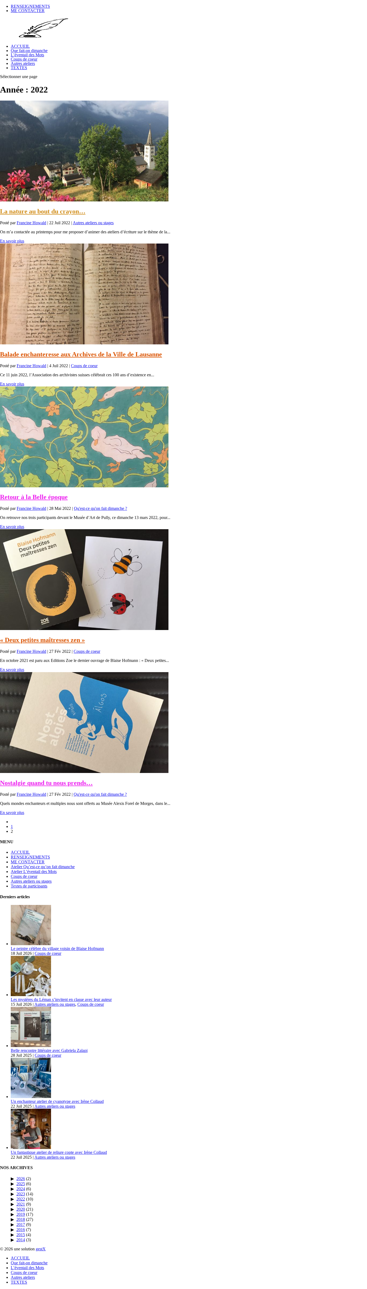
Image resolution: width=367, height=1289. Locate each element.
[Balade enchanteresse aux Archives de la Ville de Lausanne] (84, 343)
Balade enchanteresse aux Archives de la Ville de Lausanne (81, 354)
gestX (41, 1249)
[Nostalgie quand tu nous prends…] (84, 771)
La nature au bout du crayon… (42, 211)
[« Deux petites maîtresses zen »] (84, 628)
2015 (20, 1234)
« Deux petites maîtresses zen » (42, 639)
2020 (20, 1209)
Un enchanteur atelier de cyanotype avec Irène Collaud (57, 1101)
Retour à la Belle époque (34, 496)
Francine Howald (31, 222)
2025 (20, 1183)
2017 (20, 1224)
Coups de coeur (24, 59)
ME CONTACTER (28, 10)
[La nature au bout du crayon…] (84, 200)
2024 (20, 1189)
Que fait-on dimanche (29, 50)
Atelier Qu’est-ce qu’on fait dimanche (43, 866)
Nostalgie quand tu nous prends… (46, 782)
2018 (20, 1219)
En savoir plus (12, 241)
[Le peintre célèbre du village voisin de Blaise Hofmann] (31, 943)
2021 (20, 1204)
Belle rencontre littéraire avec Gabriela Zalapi (49, 1050)
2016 (20, 1229)
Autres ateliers (23, 63)
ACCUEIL (20, 46)
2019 (20, 1214)
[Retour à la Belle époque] (84, 486)
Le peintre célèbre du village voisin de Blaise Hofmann (57, 948)
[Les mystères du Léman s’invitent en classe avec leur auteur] (31, 994)
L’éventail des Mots (27, 55)
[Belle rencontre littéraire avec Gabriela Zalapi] (31, 1045)
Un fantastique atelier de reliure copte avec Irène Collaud (59, 1152)
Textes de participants (29, 886)
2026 (20, 1178)
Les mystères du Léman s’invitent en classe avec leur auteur (61, 999)
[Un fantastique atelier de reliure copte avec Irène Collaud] (31, 1147)
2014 (20, 1240)
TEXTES (19, 67)
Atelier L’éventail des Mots (34, 871)
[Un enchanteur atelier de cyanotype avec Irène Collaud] (31, 1096)
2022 (20, 1199)
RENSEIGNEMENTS (30, 6)
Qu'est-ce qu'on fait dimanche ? (100, 508)
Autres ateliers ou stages (93, 222)
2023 (20, 1194)
